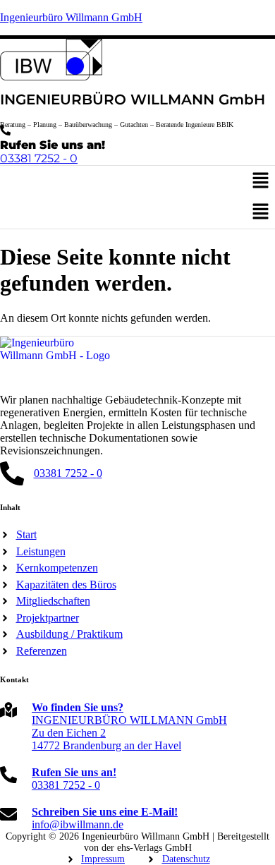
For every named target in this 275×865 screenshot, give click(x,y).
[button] (261, 181)
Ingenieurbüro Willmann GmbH (71, 17)
